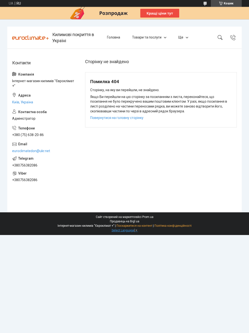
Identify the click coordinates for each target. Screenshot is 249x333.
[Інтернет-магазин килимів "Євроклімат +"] (30, 37)
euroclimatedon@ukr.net (31, 151)
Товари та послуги (146, 37)
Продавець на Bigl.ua (124, 221)
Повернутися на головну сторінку (116, 118)
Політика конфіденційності (173, 225)
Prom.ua (147, 217)
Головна (113, 37)
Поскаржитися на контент (134, 225)
